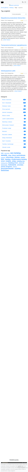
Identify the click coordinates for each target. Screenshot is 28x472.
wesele (4, 155)
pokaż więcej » (7, 39)
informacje (10, 157)
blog (10, 155)
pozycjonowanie (7, 168)
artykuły (3, 157)
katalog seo (21, 161)
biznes (17, 157)
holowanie (12, 165)
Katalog (11, 7)
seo (2, 153)
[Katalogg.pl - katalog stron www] (2, 2)
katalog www (4, 163)
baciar (23, 157)
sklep (14, 161)
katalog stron (13, 163)
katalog (8, 159)
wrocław (20, 165)
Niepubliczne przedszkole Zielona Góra (13, 18)
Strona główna (4, 7)
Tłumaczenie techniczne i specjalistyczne (14, 45)
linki (2, 159)
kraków (8, 161)
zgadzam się (20, 466)
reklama (15, 166)
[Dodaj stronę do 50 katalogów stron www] (14, 5)
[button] (22, 2)
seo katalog (15, 153)
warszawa (7, 153)
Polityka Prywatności (21, 467)
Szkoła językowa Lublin (8, 71)
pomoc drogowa (6, 166)
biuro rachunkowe (19, 155)
